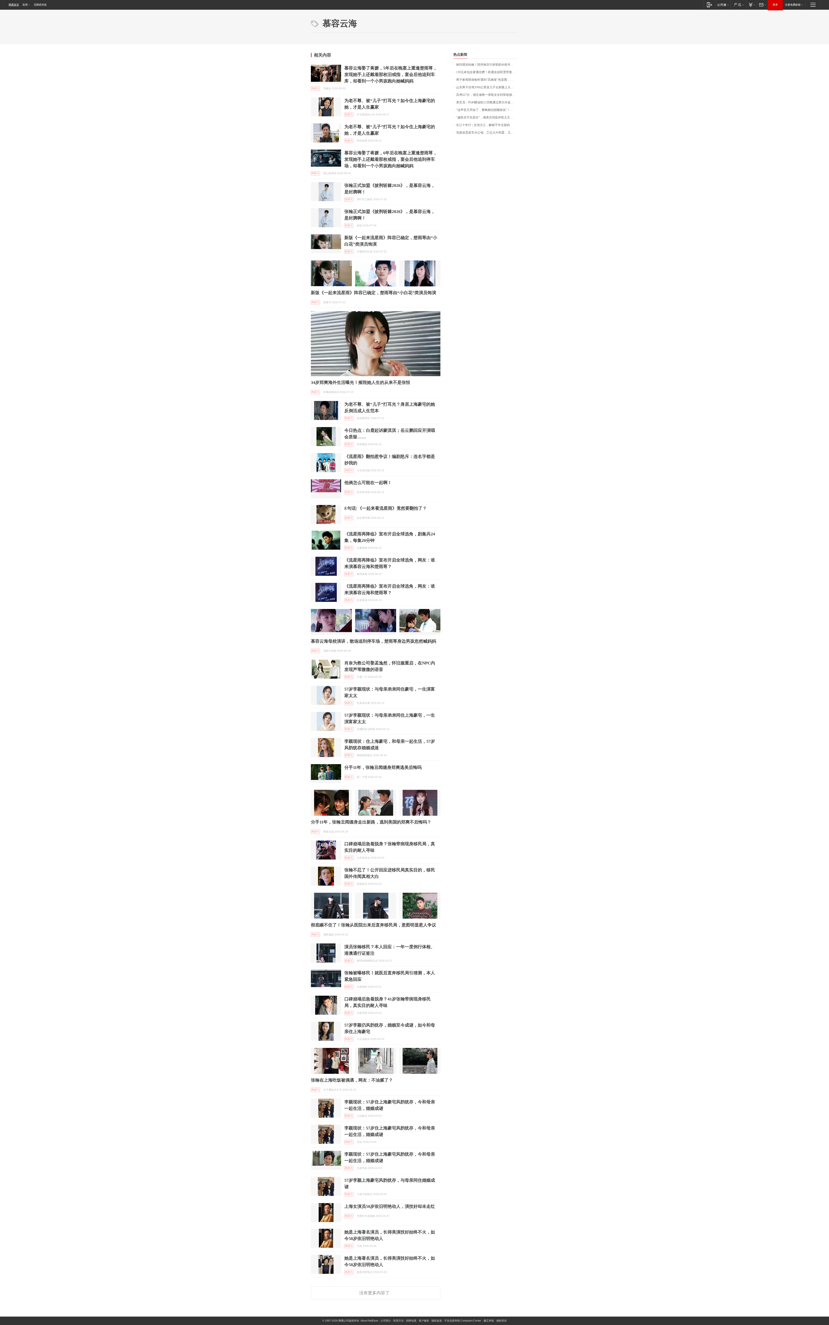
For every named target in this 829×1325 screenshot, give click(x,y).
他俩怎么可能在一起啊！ (368, 482)
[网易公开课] (723, 4)
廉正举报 (489, 1320)
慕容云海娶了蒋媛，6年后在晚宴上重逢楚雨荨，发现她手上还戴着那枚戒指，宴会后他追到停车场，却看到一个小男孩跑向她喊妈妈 (390, 159)
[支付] (751, 4)
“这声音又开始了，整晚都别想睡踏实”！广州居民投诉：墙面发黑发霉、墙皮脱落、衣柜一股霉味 (487, 110)
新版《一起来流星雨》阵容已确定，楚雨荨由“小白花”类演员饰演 (373, 292)
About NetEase (369, 1320)
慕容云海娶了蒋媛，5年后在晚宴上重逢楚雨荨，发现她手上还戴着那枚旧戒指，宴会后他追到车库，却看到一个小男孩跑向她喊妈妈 (390, 74)
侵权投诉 (501, 1320)
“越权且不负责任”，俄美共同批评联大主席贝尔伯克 (487, 117)
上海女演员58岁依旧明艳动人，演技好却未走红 (389, 1206)
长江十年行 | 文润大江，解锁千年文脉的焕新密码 (487, 125)
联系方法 (398, 1320)
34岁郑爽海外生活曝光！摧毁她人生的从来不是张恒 (360, 382)
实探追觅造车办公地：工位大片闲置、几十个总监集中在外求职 (487, 132)
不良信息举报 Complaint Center (462, 1320)
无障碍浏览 (40, 4)
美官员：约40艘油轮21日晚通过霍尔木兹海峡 (486, 102)
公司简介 (386, 1320)
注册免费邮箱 (793, 4)
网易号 (315, 88)
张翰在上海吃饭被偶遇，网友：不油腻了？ (352, 1080)
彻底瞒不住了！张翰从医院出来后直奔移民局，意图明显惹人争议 (373, 925)
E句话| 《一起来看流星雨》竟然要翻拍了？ (385, 508)
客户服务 (424, 1320)
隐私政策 (437, 1320)
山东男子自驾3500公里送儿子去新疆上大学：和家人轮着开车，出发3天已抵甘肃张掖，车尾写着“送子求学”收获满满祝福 (487, 87)
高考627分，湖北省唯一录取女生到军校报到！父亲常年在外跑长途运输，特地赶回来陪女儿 (487, 94)
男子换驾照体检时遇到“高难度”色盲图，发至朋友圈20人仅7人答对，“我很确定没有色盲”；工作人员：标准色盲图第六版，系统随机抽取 (487, 79)
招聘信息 (411, 1320)
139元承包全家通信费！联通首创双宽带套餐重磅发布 (487, 72)
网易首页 (14, 4)
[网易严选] (738, 4)
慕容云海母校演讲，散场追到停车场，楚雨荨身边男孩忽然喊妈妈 (373, 641)
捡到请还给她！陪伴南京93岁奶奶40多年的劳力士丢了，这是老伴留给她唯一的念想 (487, 64)
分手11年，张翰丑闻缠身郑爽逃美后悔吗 (383, 767)
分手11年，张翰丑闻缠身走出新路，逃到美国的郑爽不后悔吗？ (371, 822)
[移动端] (709, 4)
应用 (25, 4)
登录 (775, 4)
